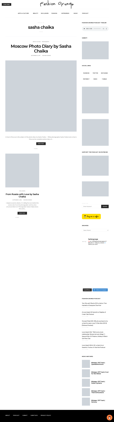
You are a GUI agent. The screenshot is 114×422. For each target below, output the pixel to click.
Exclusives (45, 13)
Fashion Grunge (46, 55)
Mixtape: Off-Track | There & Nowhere (98, 391)
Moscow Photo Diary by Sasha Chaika (41, 49)
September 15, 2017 (36, 55)
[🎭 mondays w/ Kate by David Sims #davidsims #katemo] (102, 250)
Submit (25, 415)
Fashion (54, 13)
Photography (45, 41)
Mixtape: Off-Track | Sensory (98, 401)
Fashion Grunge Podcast (91, 298)
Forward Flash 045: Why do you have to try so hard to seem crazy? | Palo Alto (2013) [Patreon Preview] (95, 323)
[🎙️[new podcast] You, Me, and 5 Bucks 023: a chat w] (102, 259)
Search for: (85, 203)
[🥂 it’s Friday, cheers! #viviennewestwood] (88, 259)
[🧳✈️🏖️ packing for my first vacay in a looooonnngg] (88, 250)
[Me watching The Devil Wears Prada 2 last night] (102, 267)
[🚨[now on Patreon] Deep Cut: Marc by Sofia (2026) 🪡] (88, 283)
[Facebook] (101, 13)
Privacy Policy (46, 415)
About (7, 415)
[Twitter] (103, 13)
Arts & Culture (23, 13)
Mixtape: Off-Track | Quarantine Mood (98, 363)
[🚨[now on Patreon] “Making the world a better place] (102, 283)
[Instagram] (105, 13)
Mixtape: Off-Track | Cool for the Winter (99, 373)
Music (76, 13)
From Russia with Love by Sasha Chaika (22, 195)
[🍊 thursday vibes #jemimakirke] (88, 267)
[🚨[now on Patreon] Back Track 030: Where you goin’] (102, 275)
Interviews (65, 13)
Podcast (85, 13)
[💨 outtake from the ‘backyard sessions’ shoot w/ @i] (88, 275)
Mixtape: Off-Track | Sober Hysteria (98, 382)
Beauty (35, 13)
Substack (34, 415)
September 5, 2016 (17, 199)
